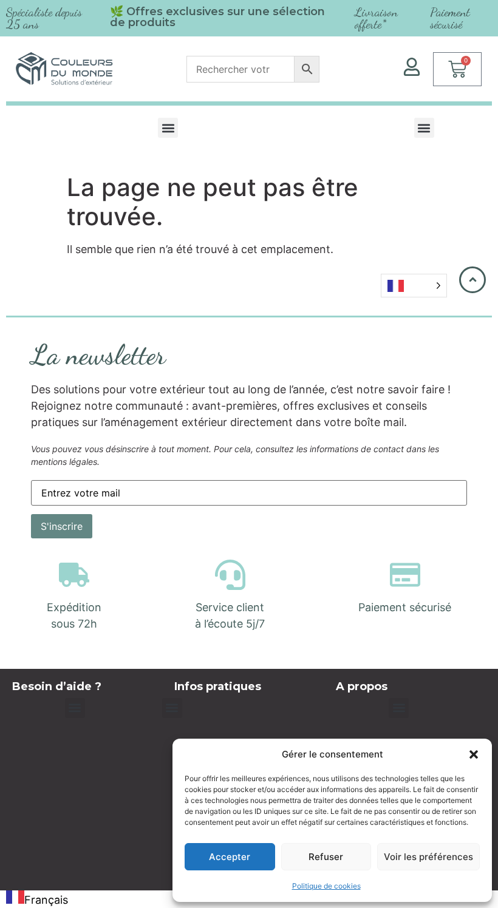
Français (46, 899)
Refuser (326, 856)
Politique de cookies (326, 885)
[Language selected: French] (414, 285)
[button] (474, 754)
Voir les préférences (428, 856)
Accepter (229, 856)
